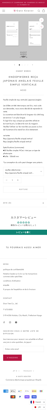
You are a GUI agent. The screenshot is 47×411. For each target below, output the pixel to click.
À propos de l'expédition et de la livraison (19, 289)
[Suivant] (32, 64)
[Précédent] (14, 64)
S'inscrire (12, 358)
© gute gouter (23, 376)
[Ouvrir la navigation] (3, 11)
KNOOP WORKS (23, 71)
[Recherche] (39, 10)
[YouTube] (16, 322)
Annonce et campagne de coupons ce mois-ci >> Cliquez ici (23, 4)
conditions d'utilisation (11, 280)
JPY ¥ (15, 371)
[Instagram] (10, 322)
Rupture (23, 189)
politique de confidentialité (13, 269)
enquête (6, 285)
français (28, 371)
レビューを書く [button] (23, 232)
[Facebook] (4, 322)
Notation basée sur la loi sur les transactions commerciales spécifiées (20, 275)
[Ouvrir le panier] (43, 10)
